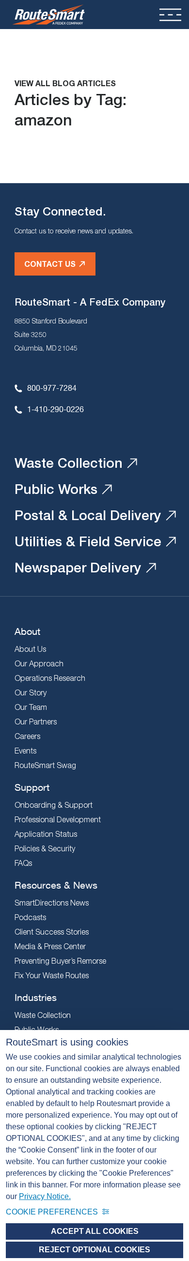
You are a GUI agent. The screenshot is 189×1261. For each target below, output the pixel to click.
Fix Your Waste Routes (52, 975)
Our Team (31, 707)
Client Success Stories (52, 931)
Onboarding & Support (54, 804)
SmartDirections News (52, 902)
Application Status (46, 834)
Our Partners (36, 721)
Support (32, 787)
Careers (27, 736)
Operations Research (50, 678)
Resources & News (56, 885)
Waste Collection (69, 463)
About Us (30, 649)
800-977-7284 (52, 387)
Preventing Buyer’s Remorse (60, 960)
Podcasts (30, 917)
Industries (36, 997)
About (27, 631)
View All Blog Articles (65, 83)
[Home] (48, 14)
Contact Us (50, 263)
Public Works (56, 489)
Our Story (31, 692)
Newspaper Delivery (78, 567)
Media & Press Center (50, 946)
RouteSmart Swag (45, 765)
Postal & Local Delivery (88, 515)
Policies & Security (45, 848)
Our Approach (39, 663)
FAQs (23, 863)
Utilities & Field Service (88, 541)
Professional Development (58, 819)
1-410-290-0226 (55, 409)
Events (25, 750)
